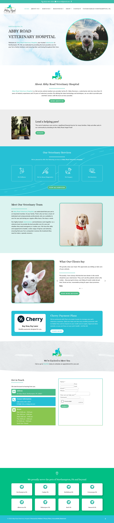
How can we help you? (68, 395)
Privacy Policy (47, 518)
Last (75, 386)
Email (62, 388)
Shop (68, 8)
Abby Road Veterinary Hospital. (72, 159)
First (75, 384)
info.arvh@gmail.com (28, 404)
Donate (40, 133)
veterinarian (50, 43)
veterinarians (27, 222)
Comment (63, 397)
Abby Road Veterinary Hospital (27, 43)
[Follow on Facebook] (105, 519)
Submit (65, 406)
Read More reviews (69, 293)
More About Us (57, 101)
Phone (62, 391)
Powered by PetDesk (37, 518)
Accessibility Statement (59, 518)
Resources (58, 8)
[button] (57, 280)
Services (46, 8)
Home (27, 8)
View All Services (57, 187)
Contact (77, 8)
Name (62, 382)
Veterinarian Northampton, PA (97, 8)
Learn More (57, 331)
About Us (35, 8)
